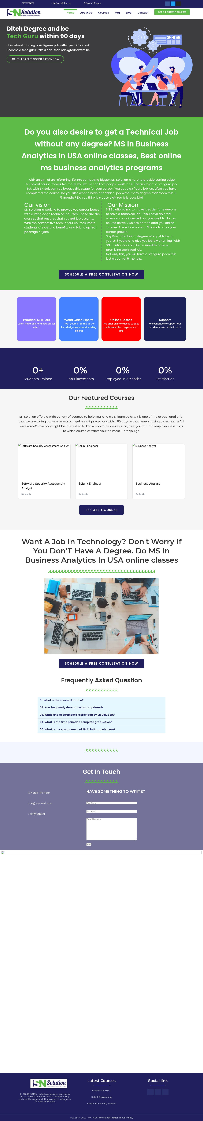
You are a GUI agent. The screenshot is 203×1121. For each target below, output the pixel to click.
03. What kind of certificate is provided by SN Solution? (77, 715)
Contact (142, 12)
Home (70, 12)
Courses (103, 12)
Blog (129, 12)
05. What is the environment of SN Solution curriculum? (77, 729)
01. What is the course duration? (62, 700)
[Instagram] (178, 3)
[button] (172, 12)
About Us (86, 12)
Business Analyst (148, 483)
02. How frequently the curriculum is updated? (71, 707)
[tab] (101, 700)
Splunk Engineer (90, 483)
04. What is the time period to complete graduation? (76, 722)
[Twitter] (173, 3)
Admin (28, 494)
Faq (117, 12)
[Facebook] (167, 3)
